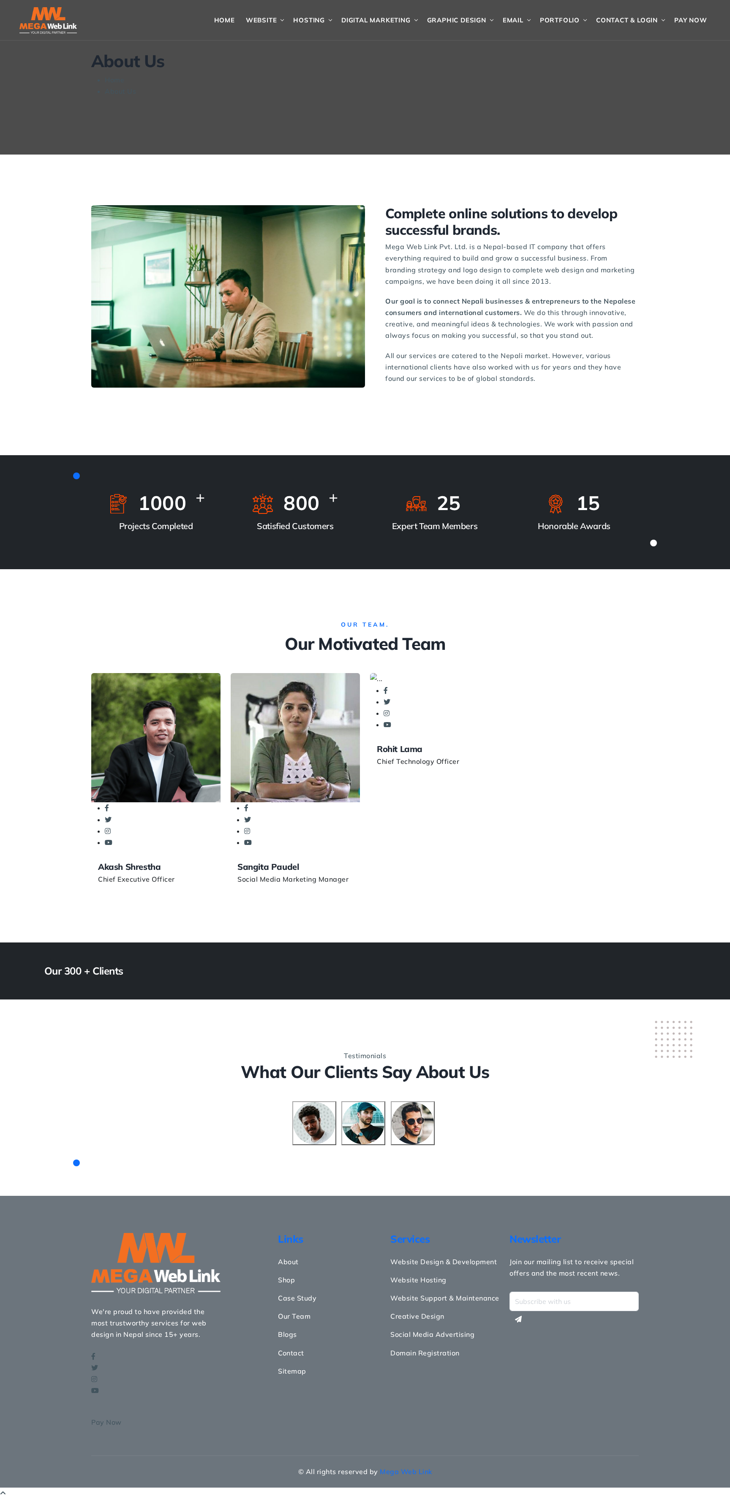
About (288, 1261)
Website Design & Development (443, 1261)
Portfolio (560, 20)
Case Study (297, 1298)
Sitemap (292, 1371)
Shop (286, 1280)
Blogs (287, 1334)
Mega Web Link (406, 1471)
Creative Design (417, 1316)
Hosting (309, 20)
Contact (291, 1353)
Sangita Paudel (268, 866)
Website (261, 20)
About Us (120, 91)
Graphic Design (456, 20)
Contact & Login (627, 20)
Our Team (294, 1316)
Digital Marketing (376, 20)
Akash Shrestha (129, 866)
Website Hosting (418, 1280)
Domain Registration (425, 1353)
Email (513, 20)
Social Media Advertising (432, 1334)
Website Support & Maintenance (444, 1298)
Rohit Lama (399, 749)
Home (224, 20)
